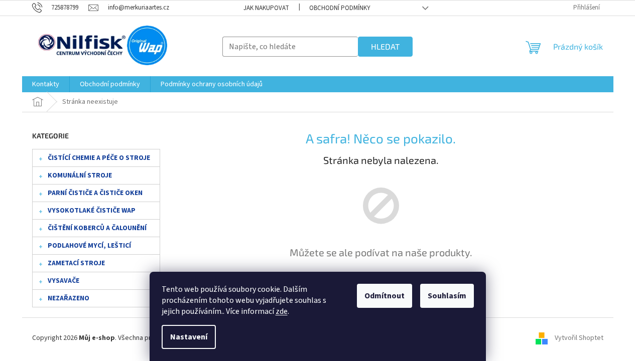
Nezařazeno (68, 298)
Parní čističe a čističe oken (95, 193)
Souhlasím (447, 295)
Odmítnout (384, 295)
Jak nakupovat (266, 8)
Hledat (385, 46)
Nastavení (188, 336)
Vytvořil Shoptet (579, 338)
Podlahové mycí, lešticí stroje (89, 248)
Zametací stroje (76, 263)
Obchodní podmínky (339, 8)
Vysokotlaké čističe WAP (92, 211)
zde (282, 311)
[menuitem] (45, 84)
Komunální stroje (80, 175)
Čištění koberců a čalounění (97, 228)
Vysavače (63, 281)
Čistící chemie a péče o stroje (99, 158)
